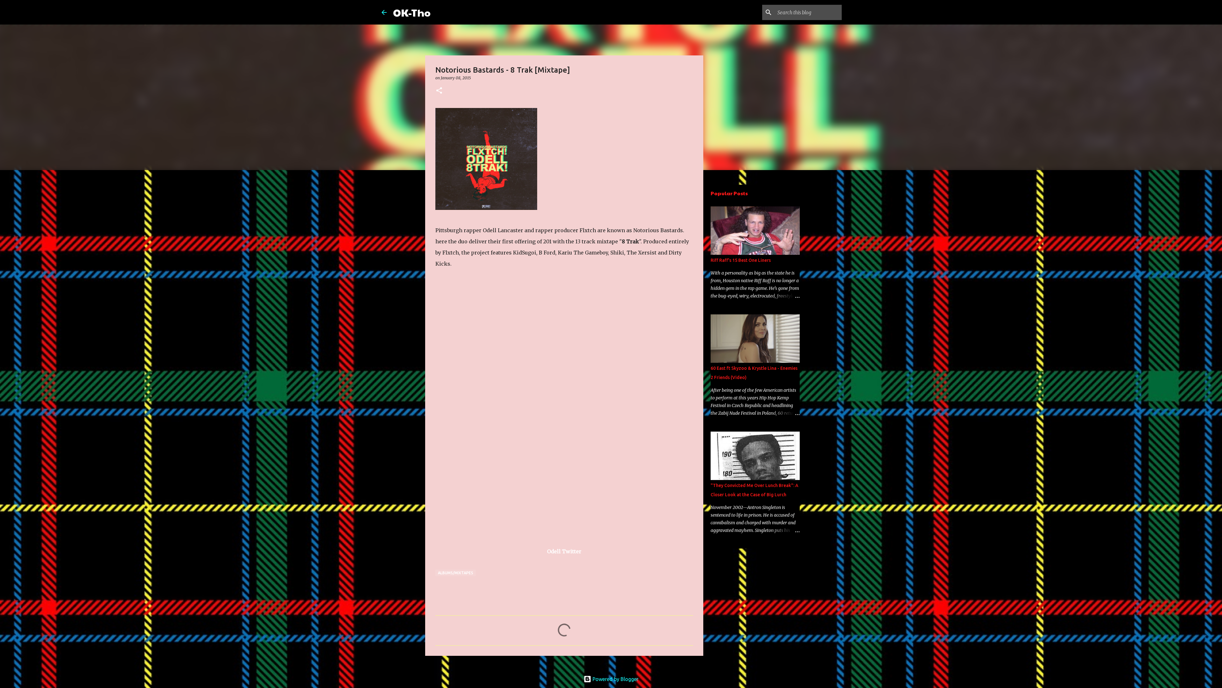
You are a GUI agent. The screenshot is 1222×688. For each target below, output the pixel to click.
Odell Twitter (564, 551)
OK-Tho (412, 12)
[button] (439, 91)
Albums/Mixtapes (455, 573)
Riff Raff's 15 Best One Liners (741, 260)
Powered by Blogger (614, 679)
